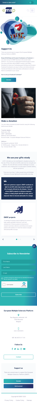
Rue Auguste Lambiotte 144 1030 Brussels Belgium (18, 319)
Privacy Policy (9, 400)
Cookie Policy (20, 400)
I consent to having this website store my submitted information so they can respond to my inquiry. (19, 278)
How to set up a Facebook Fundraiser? (11, 74)
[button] (16, 239)
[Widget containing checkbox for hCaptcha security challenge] (14, 284)
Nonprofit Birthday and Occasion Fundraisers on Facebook (17, 58)
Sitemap (29, 400)
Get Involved (18, 386)
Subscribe (18, 294)
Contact (18, 357)
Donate (8, 80)
